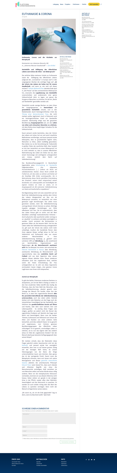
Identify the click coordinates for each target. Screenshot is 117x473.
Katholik (25, 345)
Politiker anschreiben (41, 465)
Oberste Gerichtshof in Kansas (33, 250)
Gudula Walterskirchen (36, 88)
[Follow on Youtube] (92, 460)
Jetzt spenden (94, 4)
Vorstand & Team (16, 461)
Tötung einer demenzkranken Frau (35, 114)
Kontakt (14, 465)
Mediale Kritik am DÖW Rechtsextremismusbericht (65, 76)
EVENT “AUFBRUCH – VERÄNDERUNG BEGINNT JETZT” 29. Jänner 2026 (65, 71)
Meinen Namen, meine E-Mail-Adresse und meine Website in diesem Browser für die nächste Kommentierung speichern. (48, 438)
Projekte (67, 4)
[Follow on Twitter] (94, 460)
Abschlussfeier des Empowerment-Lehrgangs (65, 59)
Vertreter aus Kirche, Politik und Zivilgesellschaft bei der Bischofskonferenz (66, 67)
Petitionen (76, 4)
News (61, 4)
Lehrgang (56, 4)
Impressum (63, 463)
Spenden (38, 461)
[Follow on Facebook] (86, 460)
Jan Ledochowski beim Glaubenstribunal (64, 63)
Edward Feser (26, 365)
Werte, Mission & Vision (17, 463)
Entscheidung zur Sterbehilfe (46, 165)
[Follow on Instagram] (89, 460)
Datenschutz (64, 465)
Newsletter (64, 461)
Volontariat (39, 463)
